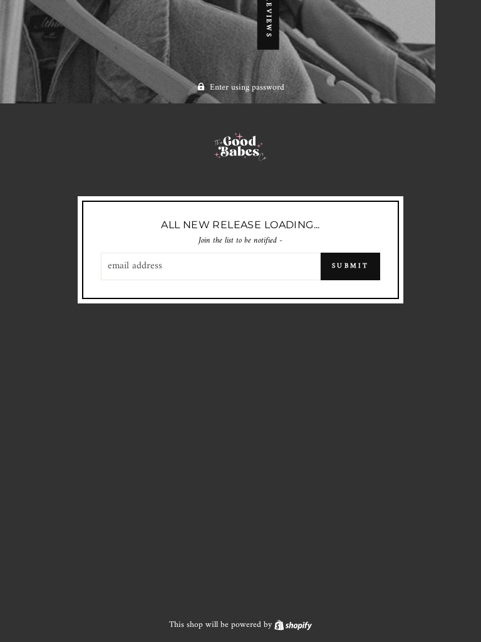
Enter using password (247, 87)
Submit (350, 266)
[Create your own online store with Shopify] (293, 625)
